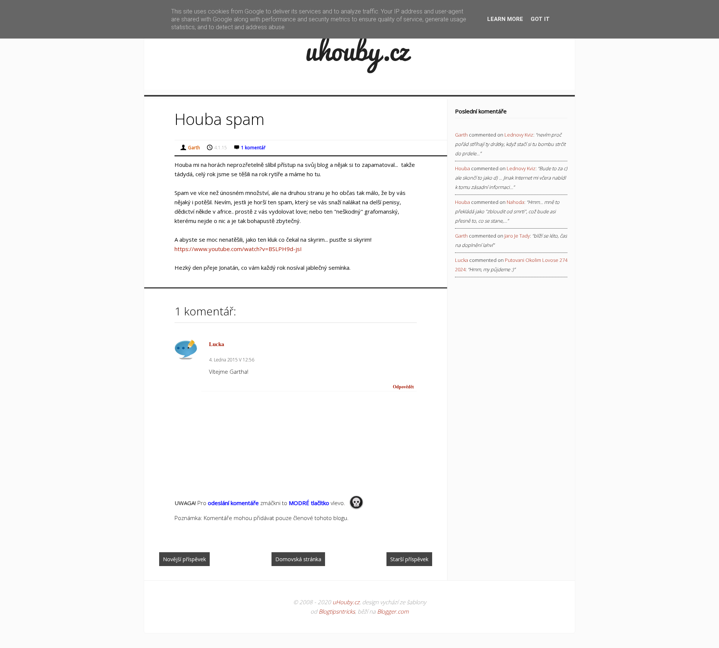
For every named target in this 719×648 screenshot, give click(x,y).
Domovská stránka (298, 559)
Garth (461, 134)
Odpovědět (403, 386)
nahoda (515, 202)
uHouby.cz (346, 602)
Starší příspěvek (409, 559)
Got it (540, 19)
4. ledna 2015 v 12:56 (231, 360)
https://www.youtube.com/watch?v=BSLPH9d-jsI (238, 249)
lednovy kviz (518, 134)
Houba (462, 168)
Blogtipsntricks (337, 611)
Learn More (505, 19)
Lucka (216, 344)
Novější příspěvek (184, 559)
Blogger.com (393, 611)
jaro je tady (517, 235)
